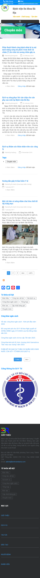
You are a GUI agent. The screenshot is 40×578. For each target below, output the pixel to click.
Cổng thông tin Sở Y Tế (11, 368)
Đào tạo (5, 306)
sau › (23, 273)
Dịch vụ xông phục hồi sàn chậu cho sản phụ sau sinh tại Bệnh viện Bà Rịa (18, 98)
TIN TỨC (4, 535)
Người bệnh (6, 555)
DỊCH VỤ (4, 525)
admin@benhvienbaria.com (15, 462)
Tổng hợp (24, 302)
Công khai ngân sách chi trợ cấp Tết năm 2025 (18, 338)
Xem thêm (11, 86)
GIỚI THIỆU (5, 515)
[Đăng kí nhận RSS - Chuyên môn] (4, 280)
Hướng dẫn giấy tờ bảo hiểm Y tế (15, 181)
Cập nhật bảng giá (18, 306)
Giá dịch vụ (31, 298)
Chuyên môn (11, 162)
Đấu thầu (5, 298)
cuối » (31, 273)
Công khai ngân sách (10, 302)
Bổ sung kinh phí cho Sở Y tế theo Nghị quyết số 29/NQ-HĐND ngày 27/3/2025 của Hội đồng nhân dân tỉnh (19, 331)
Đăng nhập (22, 86)
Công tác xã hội (18, 298)
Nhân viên (5, 564)
